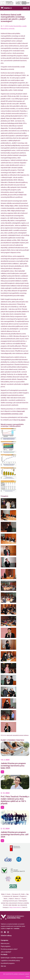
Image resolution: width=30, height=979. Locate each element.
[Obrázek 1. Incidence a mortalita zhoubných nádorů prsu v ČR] (8, 434)
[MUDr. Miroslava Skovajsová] (8, 703)
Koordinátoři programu (8, 963)
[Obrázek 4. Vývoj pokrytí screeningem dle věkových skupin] (8, 473)
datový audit (9, 735)
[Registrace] (8, 503)
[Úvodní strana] (12, 917)
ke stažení (22, 420)
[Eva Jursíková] (8, 715)
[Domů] (6, 8)
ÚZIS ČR (11, 974)
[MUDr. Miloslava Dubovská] (8, 727)
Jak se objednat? (6, 952)
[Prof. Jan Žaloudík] (8, 527)
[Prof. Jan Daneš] (8, 550)
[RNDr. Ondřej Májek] (8, 562)
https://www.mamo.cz (16, 907)
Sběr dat (3, 966)
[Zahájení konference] (8, 515)
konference (26, 735)
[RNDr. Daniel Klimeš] (8, 632)
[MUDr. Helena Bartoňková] (8, 574)
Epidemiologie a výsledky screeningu (12, 957)
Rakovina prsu (5, 943)
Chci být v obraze (2, 771)
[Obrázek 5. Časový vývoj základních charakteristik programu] (8, 486)
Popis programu (5, 946)
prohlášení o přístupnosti (19, 974)
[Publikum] (8, 585)
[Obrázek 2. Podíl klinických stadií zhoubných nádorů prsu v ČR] (8, 447)
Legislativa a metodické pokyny (10, 960)
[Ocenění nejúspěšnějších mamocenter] (8, 680)
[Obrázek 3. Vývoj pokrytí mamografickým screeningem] (8, 460)
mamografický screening (18, 735)
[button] (26, 8)
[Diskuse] (8, 644)
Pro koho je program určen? (9, 949)
